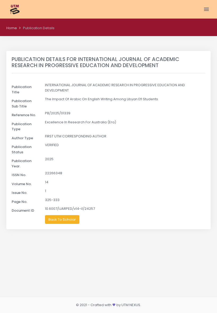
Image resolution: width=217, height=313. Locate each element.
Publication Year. (21, 163)
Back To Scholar (62, 219)
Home (11, 28)
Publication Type (21, 126)
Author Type (22, 138)
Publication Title (21, 89)
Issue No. (19, 192)
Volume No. (22, 183)
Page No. (19, 201)
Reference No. (24, 115)
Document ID (23, 210)
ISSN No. (19, 174)
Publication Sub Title (21, 103)
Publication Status (21, 149)
